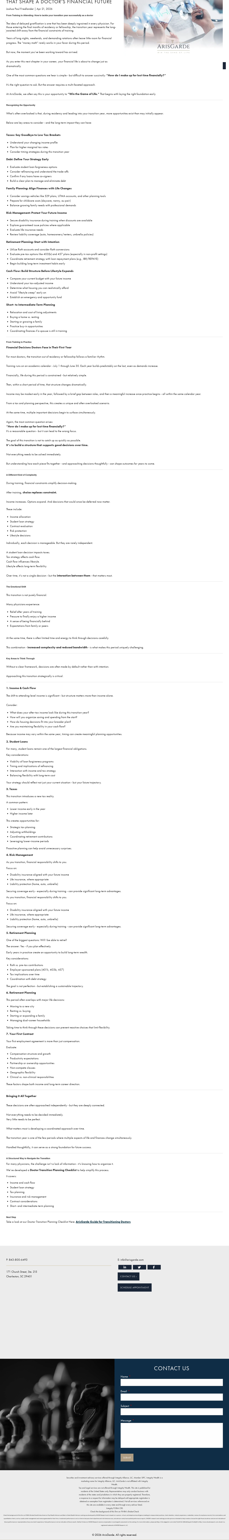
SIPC (143, 1477)
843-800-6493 (18, 1260)
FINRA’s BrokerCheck (130, 1511)
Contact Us (128, 1276)
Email (136, 1391)
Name (136, 1376)
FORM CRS (118, 1508)
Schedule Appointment (134, 1287)
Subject (137, 1406)
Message (138, 1420)
